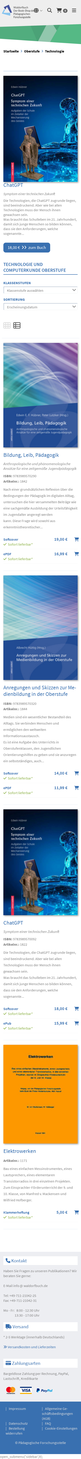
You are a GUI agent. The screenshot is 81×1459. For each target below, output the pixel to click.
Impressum (17, 1408)
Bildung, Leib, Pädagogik (31, 454)
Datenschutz (18, 1423)
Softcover (10, 539)
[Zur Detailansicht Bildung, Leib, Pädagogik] (40, 396)
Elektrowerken (19, 1151)
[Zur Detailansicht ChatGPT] (40, 128)
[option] (40, 34)
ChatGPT (13, 184)
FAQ (48, 1423)
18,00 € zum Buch (27, 247)
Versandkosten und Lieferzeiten (31, 1347)
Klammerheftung (16, 1212)
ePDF (7, 554)
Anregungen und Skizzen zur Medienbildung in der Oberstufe (39, 690)
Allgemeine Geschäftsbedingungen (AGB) (57, 1413)
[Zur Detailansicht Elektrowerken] (40, 1096)
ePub (7, 1023)
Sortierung (14, 299)
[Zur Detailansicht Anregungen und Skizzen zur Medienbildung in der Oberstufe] (40, 629)
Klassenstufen (17, 283)
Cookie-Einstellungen (61, 1428)
